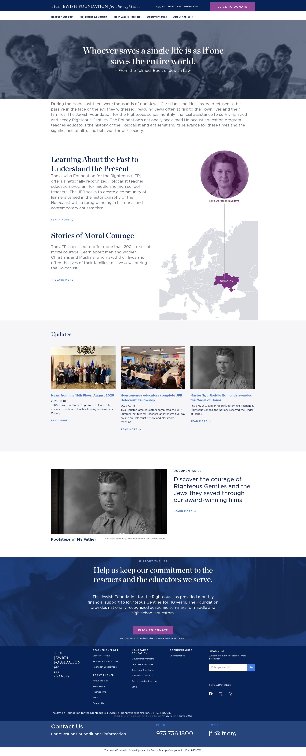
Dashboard (191, 7)
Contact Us (98, 703)
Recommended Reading (144, 681)
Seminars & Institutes (142, 664)
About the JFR (100, 681)
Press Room (99, 686)
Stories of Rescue (101, 656)
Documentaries (157, 17)
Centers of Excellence (143, 670)
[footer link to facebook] (211, 693)
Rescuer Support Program (106, 661)
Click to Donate (232, 7)
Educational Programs (143, 659)
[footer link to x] (220, 693)
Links (134, 687)
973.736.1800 (174, 733)
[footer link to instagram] (230, 693)
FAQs (95, 698)
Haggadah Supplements (105, 667)
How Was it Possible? (142, 676)
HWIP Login (175, 7)
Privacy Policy (169, 716)
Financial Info (99, 692)
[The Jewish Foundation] (95, 7)
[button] (62, 17)
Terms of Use (185, 716)
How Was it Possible (127, 17)
